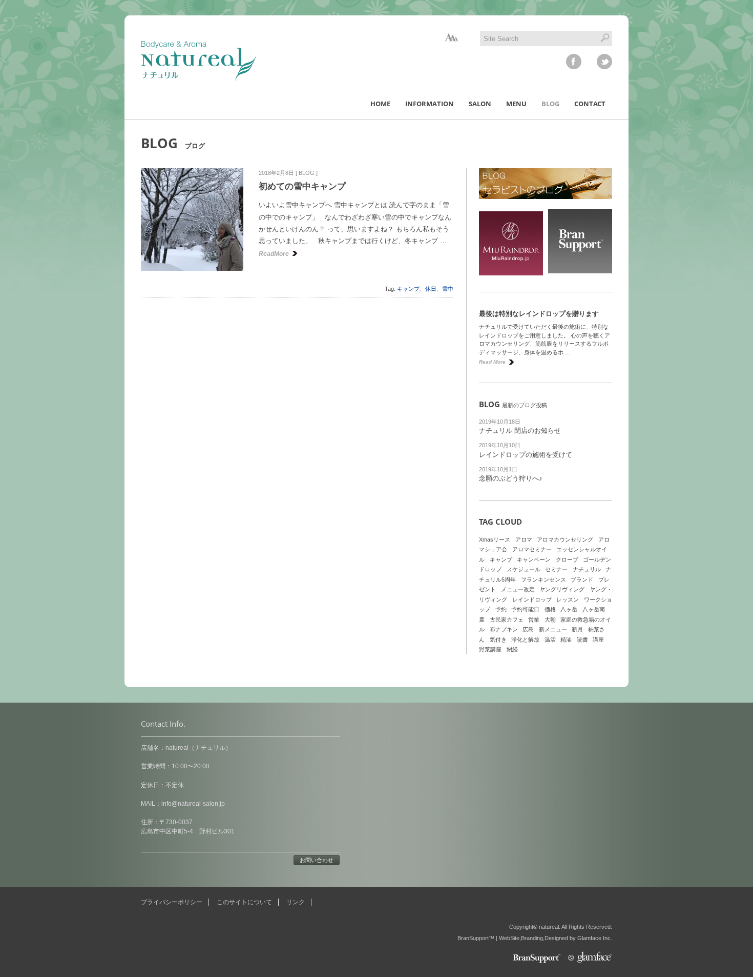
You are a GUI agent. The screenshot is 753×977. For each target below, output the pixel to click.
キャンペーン (534, 559)
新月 (577, 629)
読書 (582, 639)
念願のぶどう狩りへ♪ (510, 478)
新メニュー (553, 629)
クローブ (567, 559)
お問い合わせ (316, 860)
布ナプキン (504, 629)
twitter (604, 61)
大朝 (550, 619)
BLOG (307, 173)
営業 (533, 619)
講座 (598, 639)
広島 (528, 629)
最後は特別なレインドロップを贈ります (539, 313)
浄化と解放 (525, 639)
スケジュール (523, 569)
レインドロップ (532, 599)
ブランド (582, 579)
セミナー (556, 569)
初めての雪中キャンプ (302, 186)
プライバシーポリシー (171, 902)
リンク (295, 902)
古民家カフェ (507, 619)
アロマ (523, 539)
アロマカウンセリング (565, 539)
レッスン (567, 599)
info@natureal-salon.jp (193, 803)
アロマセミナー (532, 549)
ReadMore (274, 253)
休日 (430, 289)
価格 (550, 609)
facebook (573, 61)
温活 (550, 639)
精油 (566, 639)
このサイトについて (244, 902)
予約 (501, 609)
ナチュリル (587, 569)
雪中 (447, 289)
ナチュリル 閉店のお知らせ (520, 430)
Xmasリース (494, 539)
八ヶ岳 (568, 609)
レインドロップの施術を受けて (525, 454)
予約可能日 (525, 609)
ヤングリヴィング (561, 589)
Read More (492, 362)
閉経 (512, 649)
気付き (498, 639)
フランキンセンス (543, 579)
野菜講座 (490, 649)
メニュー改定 (518, 589)
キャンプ (408, 289)
